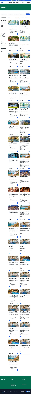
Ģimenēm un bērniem (3, 44)
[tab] (12, 57)
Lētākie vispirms (22, 17)
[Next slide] (17, 22)
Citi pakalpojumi (28, 2)
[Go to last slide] (9, 22)
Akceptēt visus (28, 391)
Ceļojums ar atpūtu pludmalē (3, 41)
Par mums (17, 2)
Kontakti (12, 379)
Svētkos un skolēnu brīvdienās (3, 45)
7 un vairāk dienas (3, 36)
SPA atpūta (2, 42)
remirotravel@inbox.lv (17, 0)
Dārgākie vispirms (27, 17)
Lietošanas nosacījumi (13, 385)
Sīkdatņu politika (13, 384)
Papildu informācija (22, 2)
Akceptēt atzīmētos (23, 391)
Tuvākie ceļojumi (17, 17)
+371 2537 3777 (8, 0)
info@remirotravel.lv (22, 0)
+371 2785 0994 (12, 0)
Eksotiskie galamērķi (3, 43)
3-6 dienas (2, 35)
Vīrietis (2, 51)
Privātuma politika (2, 392)
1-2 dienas (2, 34)
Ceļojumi (14, 2)
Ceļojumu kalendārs (9, 2)
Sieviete (2, 50)
